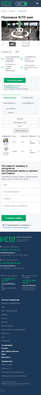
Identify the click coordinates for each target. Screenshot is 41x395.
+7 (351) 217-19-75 (10, 250)
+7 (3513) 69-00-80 (10, 263)
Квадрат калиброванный (10, 303)
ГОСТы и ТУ (5, 368)
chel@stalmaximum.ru (11, 87)
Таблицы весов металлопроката (13, 376)
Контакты (5, 357)
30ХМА (14, 151)
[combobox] (20, 118)
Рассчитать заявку (14, 80)
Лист (3, 337)
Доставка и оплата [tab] (11, 111)
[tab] (12, 44)
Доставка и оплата (10, 351)
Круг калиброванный (9, 311)
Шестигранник (7, 326)
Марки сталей (6, 365)
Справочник (7, 361)
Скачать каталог (19, 3)
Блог (3, 354)
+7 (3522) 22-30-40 (8, 280)
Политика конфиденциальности (12, 385)
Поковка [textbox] (20, 119)
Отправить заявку (13, 218)
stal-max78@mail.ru (29, 285)
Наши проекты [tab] (9, 103)
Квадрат (4, 314)
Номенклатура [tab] (9, 98)
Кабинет (2, 390)
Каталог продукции (10, 300)
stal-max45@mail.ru (8, 284)
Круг (3, 307)
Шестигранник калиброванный (13, 330)
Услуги (4, 348)
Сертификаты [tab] (28, 103)
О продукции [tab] (27, 97)
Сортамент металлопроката (12, 372)
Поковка (4, 322)
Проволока (5, 333)
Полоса (4, 318)
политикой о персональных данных (16, 227)
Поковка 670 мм (6, 144)
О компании (6, 345)
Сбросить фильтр (21, 131)
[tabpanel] (20, 31)
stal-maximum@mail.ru (8, 266)
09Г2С (14, 142)
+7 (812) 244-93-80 (29, 281)
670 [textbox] (20, 126)
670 (22, 142)
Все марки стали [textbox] (20, 122)
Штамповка (5, 341)
